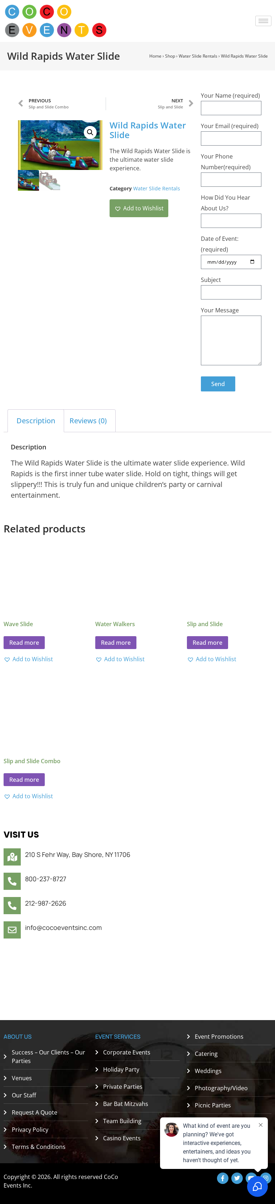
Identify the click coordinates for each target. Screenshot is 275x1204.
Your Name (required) (230, 95)
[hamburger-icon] (263, 21)
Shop (170, 56)
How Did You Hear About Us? (225, 203)
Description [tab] (35, 420)
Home (155, 56)
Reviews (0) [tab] (88, 420)
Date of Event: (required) (219, 244)
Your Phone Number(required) (226, 161)
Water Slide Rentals (198, 56)
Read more (24, 643)
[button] (90, 132)
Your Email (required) (230, 126)
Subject (211, 280)
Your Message (220, 310)
